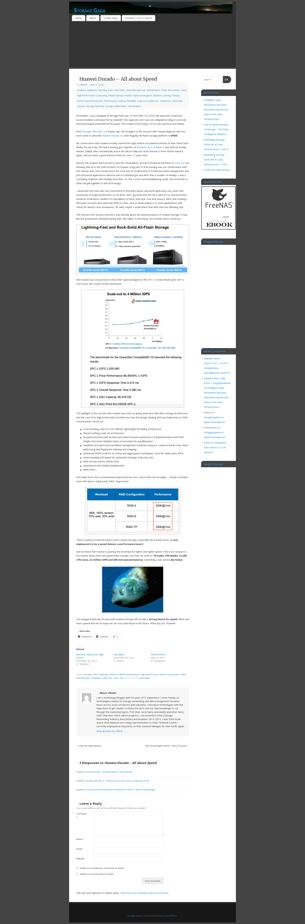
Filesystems (174, 90)
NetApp (176, 95)
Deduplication (153, 90)
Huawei (128, 95)
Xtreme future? (158, 654)
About (93, 18)
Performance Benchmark (89, 100)
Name (80, 839)
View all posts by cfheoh (111, 731)
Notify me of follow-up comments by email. (102, 868)
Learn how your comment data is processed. (144, 892)
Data (110, 90)
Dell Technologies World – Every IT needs (166, 745)
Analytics (81, 90)
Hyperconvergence (142, 95)
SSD (122, 677)
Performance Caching (114, 100)
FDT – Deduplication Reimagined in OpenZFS (217, 368)
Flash (183, 90)
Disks (164, 90)
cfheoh (83, 84)
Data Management (136, 90)
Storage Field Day (95, 106)
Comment (80, 815)
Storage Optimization (116, 106)
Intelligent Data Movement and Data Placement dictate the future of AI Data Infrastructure (216, 109)
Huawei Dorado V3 (112, 135)
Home (78, 18)
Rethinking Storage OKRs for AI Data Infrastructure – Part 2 (216, 144)
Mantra (159, 915)
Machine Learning (162, 95)
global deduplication (129, 674)
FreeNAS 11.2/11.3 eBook (138, 18)
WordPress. (172, 915)
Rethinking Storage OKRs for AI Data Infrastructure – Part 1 (216, 159)
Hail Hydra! (118, 654)
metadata (96, 677)
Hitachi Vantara (115, 95)
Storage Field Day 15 (93, 131)
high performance (150, 674)
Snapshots (165, 100)
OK (226, 79)
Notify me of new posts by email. (96, 874)
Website (80, 858)
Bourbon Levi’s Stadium (149, 147)
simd (115, 677)
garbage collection (109, 674)
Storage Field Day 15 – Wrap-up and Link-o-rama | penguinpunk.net (117, 780)
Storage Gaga (89, 10)
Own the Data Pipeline (89, 745)
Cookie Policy (111, 18)
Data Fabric (119, 90)
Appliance (92, 90)
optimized (107, 677)
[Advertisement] (152, 45)
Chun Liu (179, 162)
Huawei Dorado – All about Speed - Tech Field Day (108, 771)
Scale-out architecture (148, 100)
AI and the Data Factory (217, 169)
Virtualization (134, 106)
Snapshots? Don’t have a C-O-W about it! (215, 447)
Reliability (131, 100)
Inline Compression (170, 674)
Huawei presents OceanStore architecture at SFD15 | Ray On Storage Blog (120, 789)
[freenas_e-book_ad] (218, 230)
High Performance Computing (92, 95)
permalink (145, 677)
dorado (88, 674)
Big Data (102, 90)
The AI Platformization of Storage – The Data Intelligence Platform (216, 129)
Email (79, 848)
